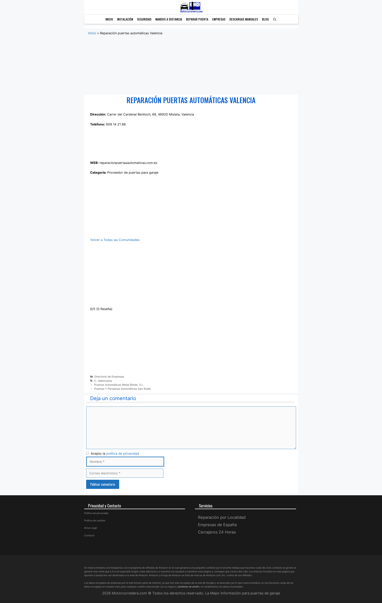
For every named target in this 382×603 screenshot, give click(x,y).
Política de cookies (94, 520)
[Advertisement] (191, 65)
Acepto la (114, 453)
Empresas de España (217, 524)
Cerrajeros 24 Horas (217, 532)
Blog (265, 19)
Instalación (125, 19)
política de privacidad (122, 453)
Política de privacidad (96, 513)
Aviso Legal (90, 527)
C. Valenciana (103, 380)
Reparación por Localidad (222, 517)
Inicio (109, 19)
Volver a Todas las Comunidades (114, 240)
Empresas (218, 19)
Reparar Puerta (197, 19)
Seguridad (144, 19)
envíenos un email (188, 586)
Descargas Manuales (243, 19)
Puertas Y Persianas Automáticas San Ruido (122, 388)
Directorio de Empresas (109, 376)
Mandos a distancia (168, 19)
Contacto (89, 535)
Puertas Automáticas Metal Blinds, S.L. (119, 384)
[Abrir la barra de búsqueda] (275, 19)
